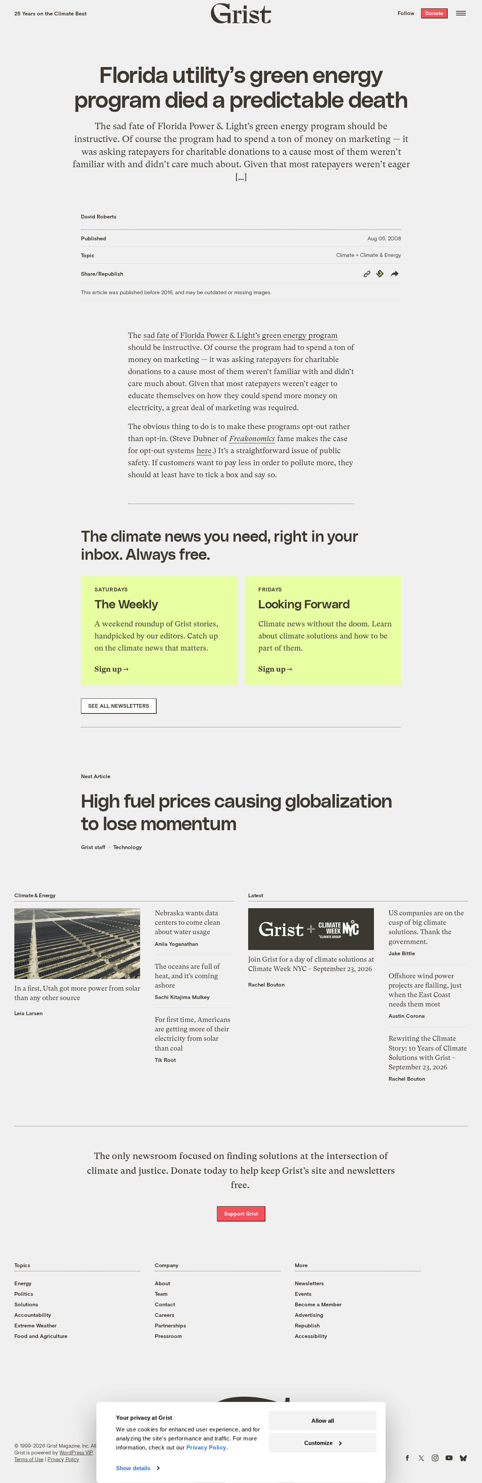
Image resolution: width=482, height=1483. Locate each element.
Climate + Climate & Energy (368, 255)
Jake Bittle (402, 953)
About (162, 1283)
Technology (127, 847)
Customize (318, 1442)
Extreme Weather (35, 1325)
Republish (307, 1325)
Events (303, 1294)
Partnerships (170, 1325)
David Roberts (98, 216)
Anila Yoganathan (176, 944)
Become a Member (318, 1304)
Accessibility (311, 1336)
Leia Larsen (28, 1013)
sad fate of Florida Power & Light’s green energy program (240, 335)
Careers (164, 1315)
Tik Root (165, 1060)
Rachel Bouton (266, 984)
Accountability (32, 1315)
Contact (165, 1304)
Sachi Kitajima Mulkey (182, 997)
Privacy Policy (63, 1459)
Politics (23, 1294)
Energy (23, 1283)
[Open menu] (461, 13)
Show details (133, 1468)
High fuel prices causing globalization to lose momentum (236, 811)
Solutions (26, 1304)
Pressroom (168, 1336)
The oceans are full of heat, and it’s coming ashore (187, 975)
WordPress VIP (76, 1452)
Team (161, 1294)
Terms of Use (28, 1459)
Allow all (322, 1420)
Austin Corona (407, 1016)
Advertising (309, 1315)
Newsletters (309, 1283)
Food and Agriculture (40, 1336)
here (204, 450)
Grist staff (93, 847)
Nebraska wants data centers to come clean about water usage (187, 922)
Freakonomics (252, 438)
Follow (406, 13)
